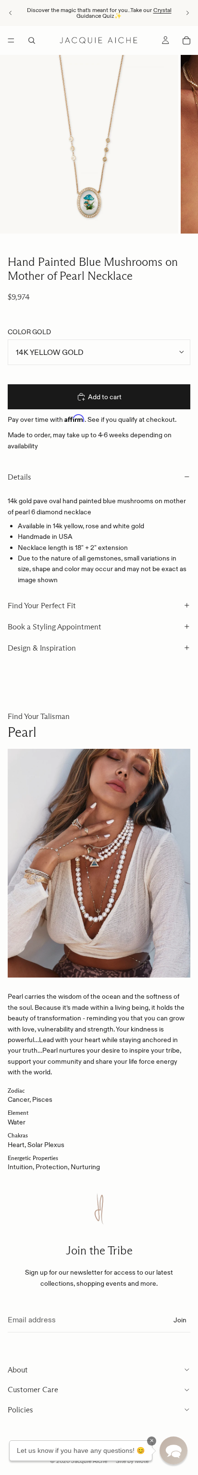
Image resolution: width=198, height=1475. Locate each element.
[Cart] (186, 40)
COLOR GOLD (29, 331)
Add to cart (105, 396)
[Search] (31, 40)
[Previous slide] (10, 13)
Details (19, 477)
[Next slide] (187, 13)
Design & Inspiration (42, 648)
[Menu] (11, 40)
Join (179, 1319)
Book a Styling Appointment (54, 626)
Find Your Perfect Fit (42, 605)
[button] (173, 1450)
